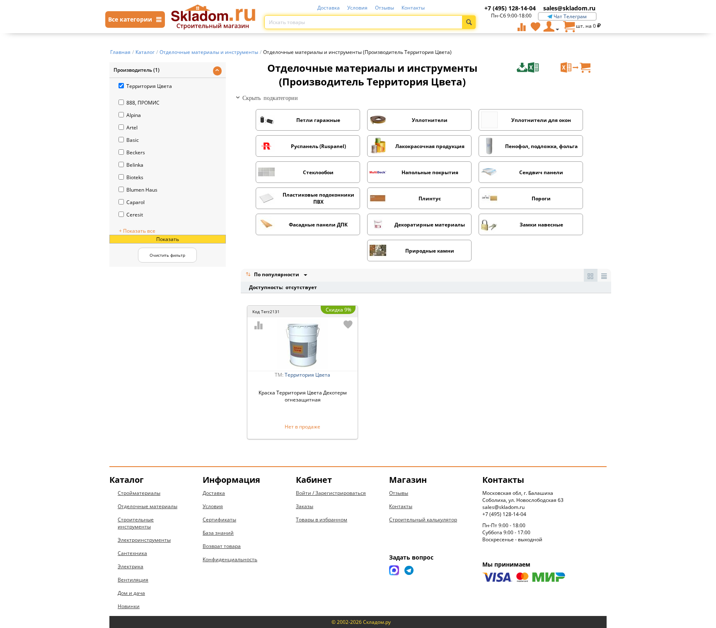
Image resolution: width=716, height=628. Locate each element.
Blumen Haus (141, 189)
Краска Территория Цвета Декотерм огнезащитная (303, 396)
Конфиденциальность (230, 559)
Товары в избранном (321, 519)
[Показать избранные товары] (535, 26)
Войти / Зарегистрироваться (331, 493)
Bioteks (134, 177)
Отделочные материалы (147, 506)
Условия (357, 7)
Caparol (135, 202)
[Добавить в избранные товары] (348, 324)
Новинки (129, 606)
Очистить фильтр (167, 255)
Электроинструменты (144, 539)
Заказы (304, 506)
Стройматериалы (139, 493)
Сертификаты (219, 519)
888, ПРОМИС (143, 102)
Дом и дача (131, 592)
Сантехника (132, 553)
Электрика (130, 566)
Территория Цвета (149, 86)
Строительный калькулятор (423, 519)
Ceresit (134, 214)
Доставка (328, 7)
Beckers (135, 152)
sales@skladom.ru (569, 8)
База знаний (218, 532)
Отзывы (384, 7)
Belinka (134, 164)
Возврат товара (222, 546)
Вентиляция (133, 579)
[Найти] (469, 22)
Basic (132, 140)
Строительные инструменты (136, 523)
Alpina (133, 115)
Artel (132, 127)
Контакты (413, 7)
